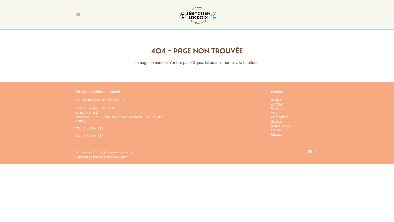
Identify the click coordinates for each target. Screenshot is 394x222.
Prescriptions (280, 117)
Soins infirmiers (281, 125)
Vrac (274, 112)
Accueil (276, 99)
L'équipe (276, 130)
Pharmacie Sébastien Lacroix (120, 152)
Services (277, 121)
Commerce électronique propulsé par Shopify (102, 156)
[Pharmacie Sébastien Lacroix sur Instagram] (315, 151)
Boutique (277, 108)
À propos (277, 104)
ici (207, 62)
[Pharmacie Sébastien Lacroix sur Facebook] (310, 151)
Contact (276, 134)
